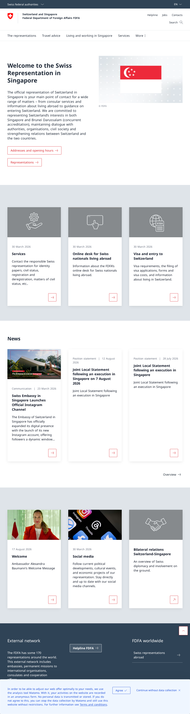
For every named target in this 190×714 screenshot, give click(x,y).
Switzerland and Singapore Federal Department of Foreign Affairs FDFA (51, 15)
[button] (21, 35)
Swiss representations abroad (149, 655)
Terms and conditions (93, 704)
